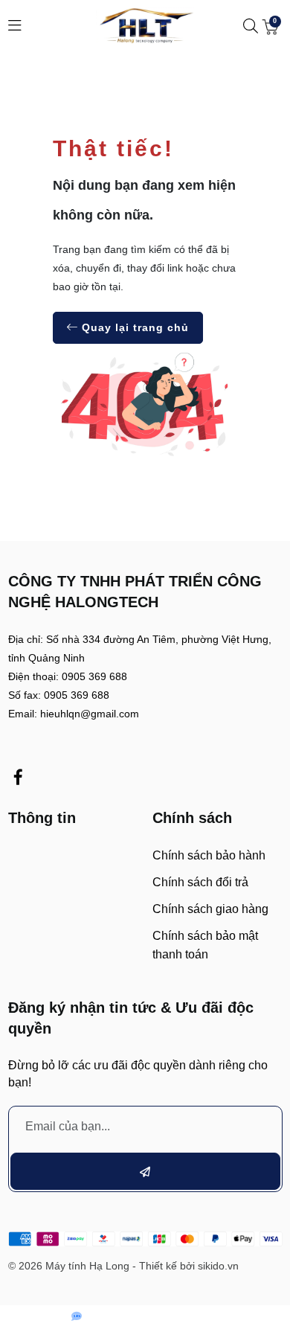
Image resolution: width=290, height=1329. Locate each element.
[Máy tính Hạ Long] (145, 25)
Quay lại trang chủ (133, 327)
